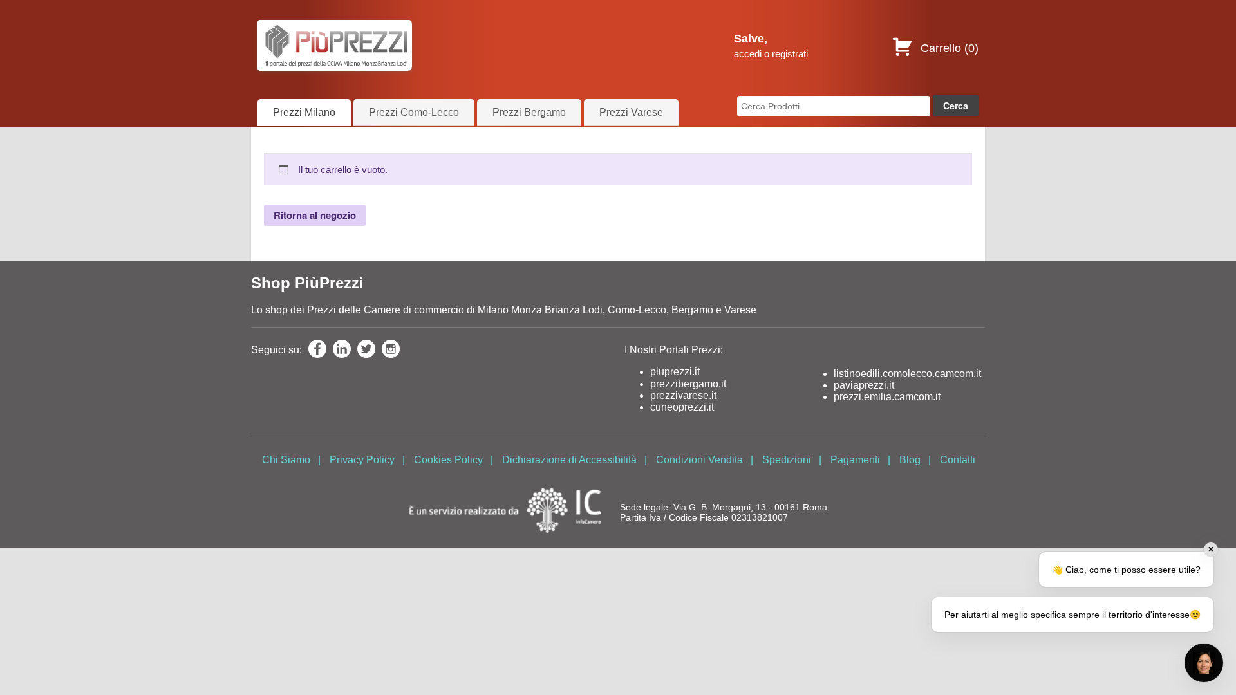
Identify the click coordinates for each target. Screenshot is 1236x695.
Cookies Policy (448, 459)
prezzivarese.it (683, 395)
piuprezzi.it (675, 371)
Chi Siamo (286, 459)
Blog (910, 459)
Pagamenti (855, 459)
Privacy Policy (362, 459)
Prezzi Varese (631, 112)
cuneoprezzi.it (682, 407)
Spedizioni (786, 459)
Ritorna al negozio (315, 215)
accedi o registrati (771, 53)
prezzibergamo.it (688, 383)
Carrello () (948, 48)
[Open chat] (1203, 663)
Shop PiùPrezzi (307, 283)
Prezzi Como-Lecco (414, 112)
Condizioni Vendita (699, 459)
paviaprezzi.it (864, 385)
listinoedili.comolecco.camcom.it (907, 373)
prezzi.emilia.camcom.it (887, 396)
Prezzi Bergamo (529, 112)
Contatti (957, 459)
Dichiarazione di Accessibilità (569, 459)
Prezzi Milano (304, 112)
